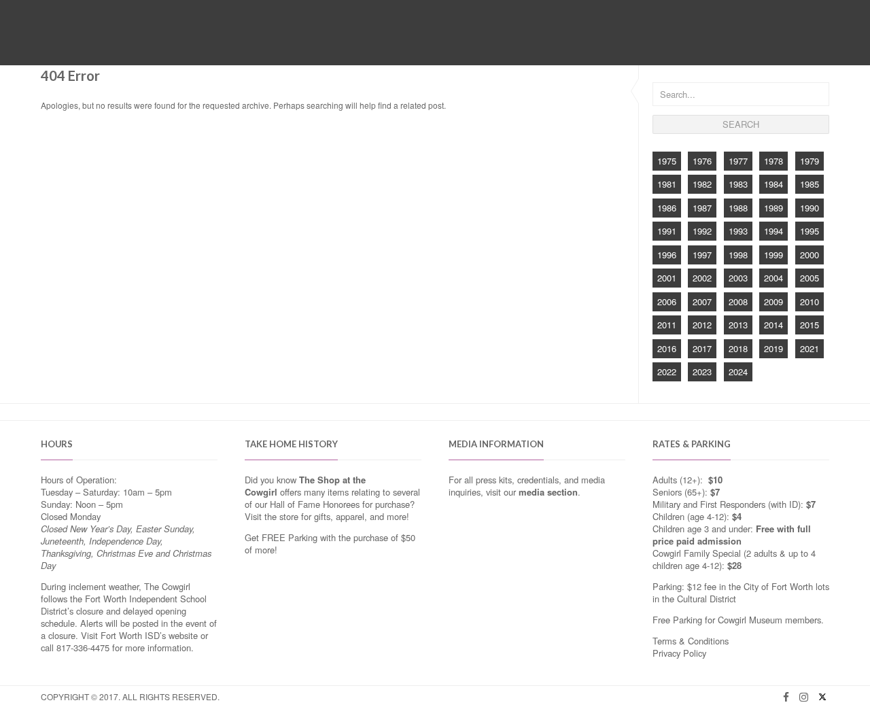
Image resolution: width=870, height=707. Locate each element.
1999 (773, 254)
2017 (702, 348)
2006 (666, 301)
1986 (666, 207)
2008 (738, 301)
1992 (702, 230)
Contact (608, 46)
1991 (666, 230)
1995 (809, 230)
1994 (773, 230)
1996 (666, 254)
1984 (773, 183)
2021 (809, 348)
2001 (666, 277)
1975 (666, 160)
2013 (738, 324)
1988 (738, 207)
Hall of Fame (370, 46)
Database (498, 46)
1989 (773, 207)
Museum (308, 46)
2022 (666, 371)
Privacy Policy (679, 652)
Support (554, 46)
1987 (702, 207)
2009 (773, 301)
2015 (809, 324)
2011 (666, 324)
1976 (702, 160)
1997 (702, 254)
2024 (738, 371)
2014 (773, 324)
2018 (738, 348)
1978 (773, 160)
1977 (738, 160)
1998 (738, 254)
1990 (809, 207)
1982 (702, 183)
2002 (702, 277)
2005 (809, 277)
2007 (702, 301)
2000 (809, 254)
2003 (738, 277)
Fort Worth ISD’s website (149, 635)
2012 (702, 324)
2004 (773, 277)
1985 (809, 183)
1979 (809, 160)
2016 (666, 348)
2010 (809, 301)
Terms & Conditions (690, 640)
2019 (773, 348)
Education (438, 46)
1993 (738, 230)
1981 (666, 183)
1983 (738, 183)
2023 (702, 371)
